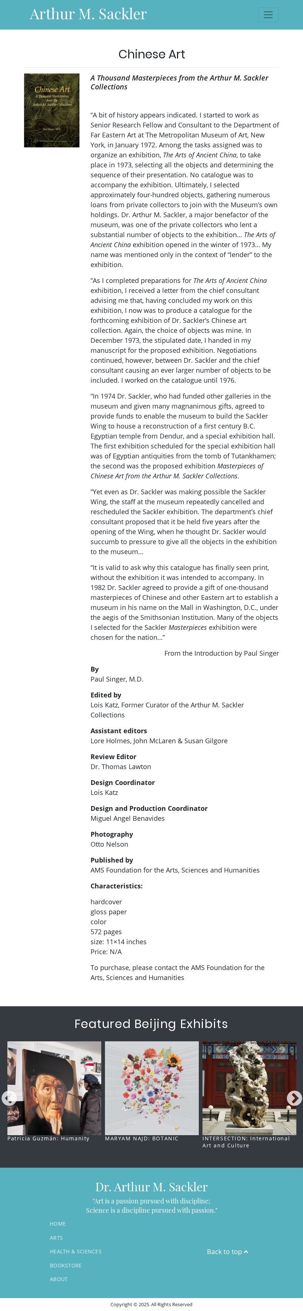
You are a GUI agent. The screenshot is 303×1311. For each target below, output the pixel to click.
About (59, 1279)
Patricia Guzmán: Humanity (48, 1138)
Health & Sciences (76, 1251)
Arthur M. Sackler (88, 13)
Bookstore (66, 1265)
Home (58, 1223)
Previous (9, 1099)
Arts (56, 1237)
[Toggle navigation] (268, 14)
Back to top (225, 1251)
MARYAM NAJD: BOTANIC (142, 1138)
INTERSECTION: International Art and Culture (246, 1142)
